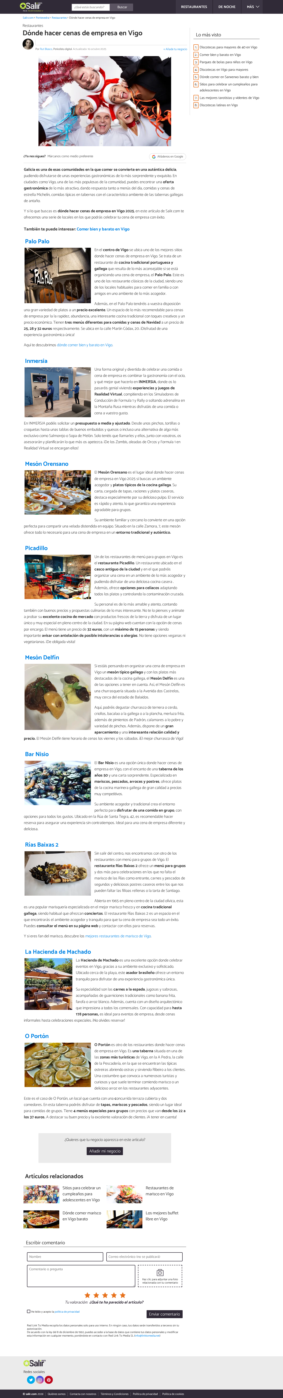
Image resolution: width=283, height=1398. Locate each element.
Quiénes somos (56, 1394)
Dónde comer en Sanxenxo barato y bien (229, 77)
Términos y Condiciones (114, 1394)
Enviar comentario (164, 1314)
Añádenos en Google (170, 156)
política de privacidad (67, 1312)
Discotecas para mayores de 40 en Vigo (228, 47)
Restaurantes (59, 18)
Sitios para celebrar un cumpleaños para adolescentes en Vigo (229, 87)
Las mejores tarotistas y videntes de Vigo (229, 98)
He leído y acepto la (55, 1311)
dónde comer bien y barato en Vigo (84, 345)
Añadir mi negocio (104, 1151)
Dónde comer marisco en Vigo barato (82, 1216)
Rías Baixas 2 (41, 845)
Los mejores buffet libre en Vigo (162, 1216)
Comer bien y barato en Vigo (103, 229)
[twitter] (31, 1380)
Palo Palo (37, 242)
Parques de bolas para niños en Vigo (226, 62)
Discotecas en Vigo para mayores (224, 70)
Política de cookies (173, 1394)
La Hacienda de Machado (58, 952)
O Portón (37, 1036)
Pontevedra (42, 18)
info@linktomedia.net (147, 1335)
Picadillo (36, 548)
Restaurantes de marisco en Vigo (160, 1191)
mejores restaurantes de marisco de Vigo (118, 936)
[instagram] (40, 1380)
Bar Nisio (37, 754)
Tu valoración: (76, 1302)
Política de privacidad (145, 1394)
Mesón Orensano (46, 464)
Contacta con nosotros (83, 1394)
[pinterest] (49, 1380)
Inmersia (36, 361)
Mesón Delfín (42, 658)
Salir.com (28, 18)
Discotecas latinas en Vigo (219, 105)
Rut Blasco (46, 49)
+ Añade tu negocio (175, 49)
